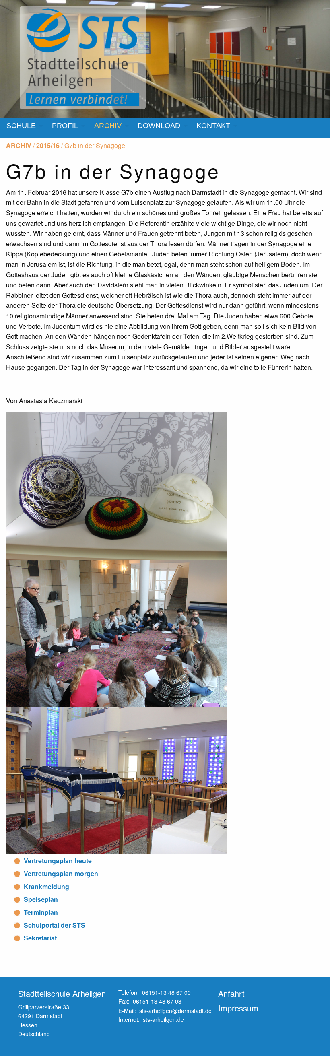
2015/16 (48, 145)
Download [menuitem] (159, 126)
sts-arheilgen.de (163, 1019)
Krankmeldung (46, 886)
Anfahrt (231, 993)
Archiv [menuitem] (108, 126)
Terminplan (41, 912)
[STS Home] (84, 58)
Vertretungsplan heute (58, 860)
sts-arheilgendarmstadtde (175, 1011)
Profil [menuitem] (65, 126)
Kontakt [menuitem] (213, 126)
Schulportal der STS (54, 925)
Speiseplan (41, 899)
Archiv (18, 145)
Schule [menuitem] (21, 126)
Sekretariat (40, 938)
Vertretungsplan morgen (61, 873)
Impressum (238, 1008)
